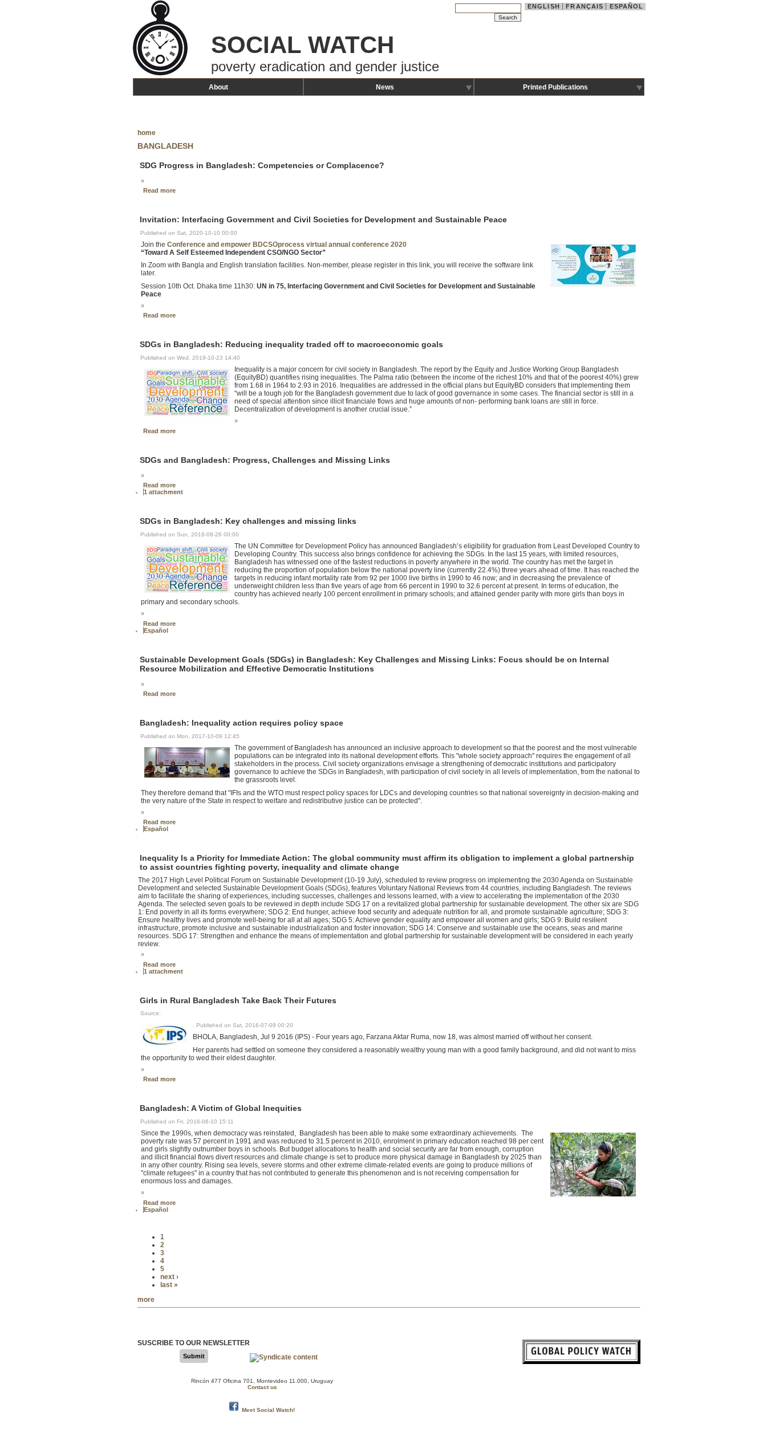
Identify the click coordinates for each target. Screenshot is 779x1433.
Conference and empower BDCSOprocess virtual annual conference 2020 (287, 245)
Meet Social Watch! (268, 1410)
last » (169, 1285)
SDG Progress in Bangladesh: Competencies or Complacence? (262, 165)
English (544, 6)
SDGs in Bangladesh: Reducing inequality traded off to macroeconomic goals (291, 344)
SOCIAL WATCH (302, 44)
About (218, 87)
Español (627, 6)
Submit (194, 1356)
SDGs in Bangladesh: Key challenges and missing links (248, 521)
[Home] (161, 74)
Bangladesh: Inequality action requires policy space (241, 723)
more (146, 1300)
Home (146, 133)
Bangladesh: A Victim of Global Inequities (221, 1108)
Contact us (262, 1387)
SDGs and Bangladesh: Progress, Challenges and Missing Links (265, 460)
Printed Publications (555, 87)
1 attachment (163, 491)
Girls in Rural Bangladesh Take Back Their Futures (238, 1000)
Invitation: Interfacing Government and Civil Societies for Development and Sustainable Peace (323, 220)
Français (584, 6)
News (385, 87)
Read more (159, 190)
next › (169, 1277)
